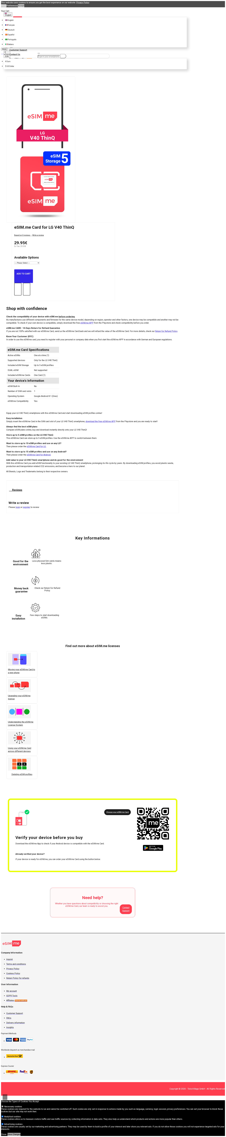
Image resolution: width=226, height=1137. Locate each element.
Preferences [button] (12, 5)
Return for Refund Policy (166, 331)
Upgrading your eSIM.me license (19, 697)
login (18, 507)
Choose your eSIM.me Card (117, 812)
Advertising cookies (13, 1124)
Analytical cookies (12, 1116)
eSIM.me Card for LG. (36, 446)
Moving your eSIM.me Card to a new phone (21, 671)
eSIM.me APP (86, 323)
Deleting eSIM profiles (22, 774)
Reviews (17, 490)
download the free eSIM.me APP (101, 421)
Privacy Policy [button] (82, 2)
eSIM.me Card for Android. (39, 455)
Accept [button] (21, 5)
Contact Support (125, 909)
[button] (9, 777)
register (26, 507)
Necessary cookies (13, 1106)
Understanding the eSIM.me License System (20, 723)
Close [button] (3, 5)
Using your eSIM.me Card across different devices (19, 750)
